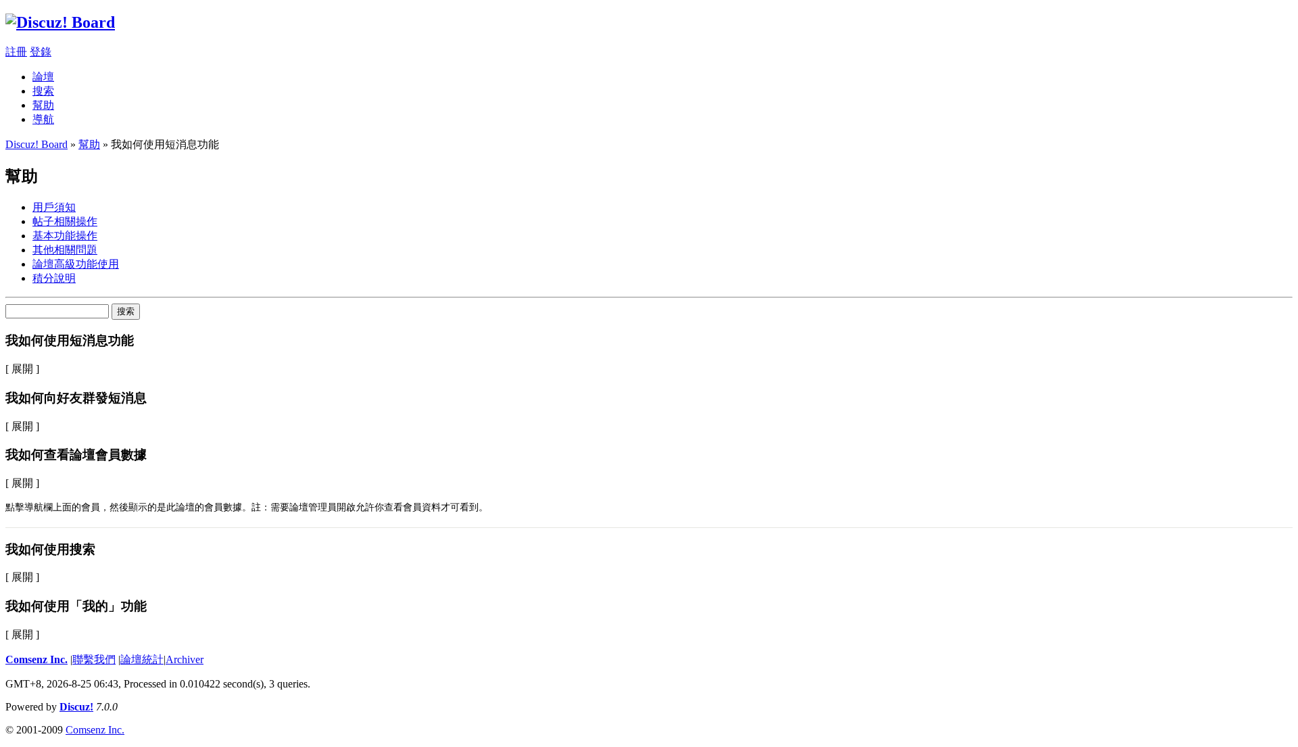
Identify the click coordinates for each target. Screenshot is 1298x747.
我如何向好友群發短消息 (76, 398)
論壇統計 (142, 659)
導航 (43, 119)
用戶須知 (54, 207)
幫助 (43, 105)
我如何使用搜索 (50, 549)
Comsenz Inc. (36, 659)
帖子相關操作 (64, 221)
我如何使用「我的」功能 (76, 606)
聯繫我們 (94, 659)
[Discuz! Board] (60, 22)
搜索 (43, 91)
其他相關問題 (64, 250)
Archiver (184, 659)
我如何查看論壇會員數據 (76, 455)
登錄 (40, 51)
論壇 (43, 76)
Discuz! (76, 707)
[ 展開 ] (22, 369)
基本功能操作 (64, 235)
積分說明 (54, 278)
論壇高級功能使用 (75, 264)
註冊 (16, 51)
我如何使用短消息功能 (69, 340)
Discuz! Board (36, 144)
